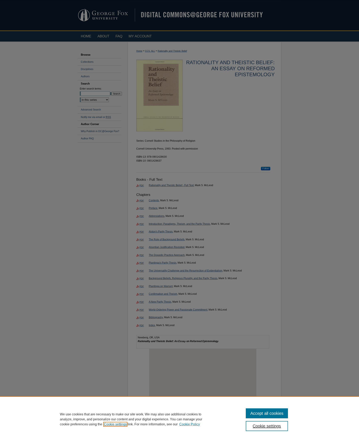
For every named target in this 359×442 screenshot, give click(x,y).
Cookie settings (115, 424)
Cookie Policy (189, 424)
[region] (179, 419)
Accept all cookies (266, 413)
